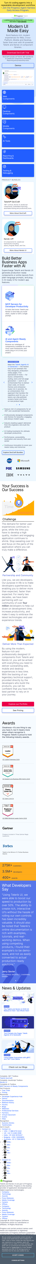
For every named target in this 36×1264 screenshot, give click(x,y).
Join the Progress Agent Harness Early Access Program (18, 9)
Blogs (4, 1107)
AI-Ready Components (19, 1086)
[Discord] (5, 1158)
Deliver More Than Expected (17, 644)
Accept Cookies (18, 1255)
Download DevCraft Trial (18, 53)
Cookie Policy (16, 1247)
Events (4, 1117)
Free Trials (6, 1090)
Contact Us (6, 1129)
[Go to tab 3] (20, 980)
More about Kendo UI (18, 250)
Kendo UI (3, 1082)
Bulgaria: (14, 1137)
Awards (5, 1196)
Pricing (4, 1092)
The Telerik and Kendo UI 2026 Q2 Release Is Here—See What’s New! (16, 1010)
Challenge (9, 519)
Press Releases (8, 1198)
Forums (5, 1105)
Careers (5, 1202)
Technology (6, 1194)
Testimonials (7, 1125)
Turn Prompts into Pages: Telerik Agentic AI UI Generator (15, 1034)
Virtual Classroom (9, 1115)
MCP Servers (22, 21)
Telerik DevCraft (6, 1078)
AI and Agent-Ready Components (15, 340)
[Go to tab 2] (19, 404)
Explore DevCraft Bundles (13, 452)
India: (13, 1135)
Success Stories (8, 1123)
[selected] (16, 404)
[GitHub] (5, 1155)
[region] (18, 1249)
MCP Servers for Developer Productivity (16, 305)
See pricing (18, 710)
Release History (8, 1102)
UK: (12, 1133)
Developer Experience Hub (12, 1096)
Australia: (14, 1139)
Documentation (8, 1100)
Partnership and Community (17, 575)
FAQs (4, 1119)
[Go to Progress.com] (6, 1182)
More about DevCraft (18, 213)
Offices (4, 1204)
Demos (18, 65)
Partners (5, 1113)
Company (5, 1192)
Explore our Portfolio (18, 704)
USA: (13, 1131)
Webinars (5, 1109)
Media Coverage (8, 1200)
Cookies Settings (18, 1260)
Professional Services (10, 1111)
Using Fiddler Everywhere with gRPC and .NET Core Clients (17, 1058)
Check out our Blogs (18, 1067)
